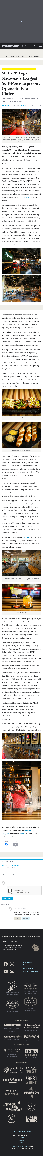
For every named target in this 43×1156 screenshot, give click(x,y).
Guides (30, 56)
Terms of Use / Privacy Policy (19, 1146)
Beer (11, 69)
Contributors (21, 1131)
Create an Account (13, 865)
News (6, 56)
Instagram (5, 833)
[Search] (35, 46)
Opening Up (30, 69)
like (26, 918)
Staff (14, 1131)
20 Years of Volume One (30, 971)
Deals (23, 56)
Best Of (36, 56)
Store (21, 1142)
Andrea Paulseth (24, 105)
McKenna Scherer (7, 105)
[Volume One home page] (11, 46)
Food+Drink (20, 69)
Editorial (21, 1137)
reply (17, 918)
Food (17, 56)
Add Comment (7, 898)
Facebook (28, 830)
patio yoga (26, 537)
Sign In (4, 865)
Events (12, 56)
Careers (28, 1131)
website (21, 833)
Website (21, 1140)
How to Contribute (28, 968)
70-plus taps (25, 197)
